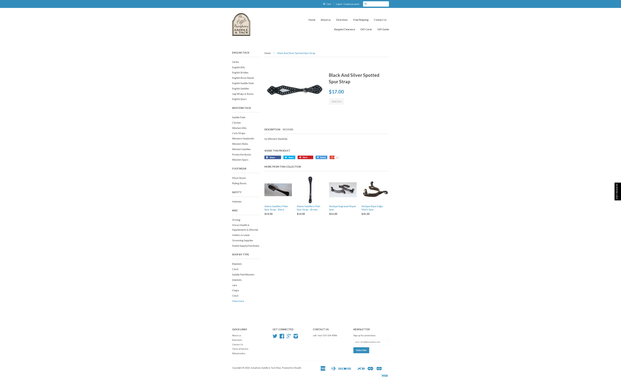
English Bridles (240, 72)
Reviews (288, 129)
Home (311, 19)
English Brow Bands (243, 77)
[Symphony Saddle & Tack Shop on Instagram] (295, 337)
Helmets (237, 201)
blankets (237, 279)
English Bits (238, 67)
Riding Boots (239, 183)
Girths (235, 61)
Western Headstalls (243, 138)
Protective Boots (241, 154)
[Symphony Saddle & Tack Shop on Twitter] (274, 337)
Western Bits (239, 127)
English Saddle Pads (243, 83)
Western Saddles (241, 149)
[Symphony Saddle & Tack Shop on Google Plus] (288, 337)
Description (272, 129)
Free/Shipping (361, 19)
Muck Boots (239, 177)
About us (326, 19)
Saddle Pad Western (243, 274)
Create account (351, 4)
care (234, 285)
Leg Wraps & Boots (243, 93)
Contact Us (380, 19)
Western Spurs (240, 159)
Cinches (236, 122)
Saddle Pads (238, 117)
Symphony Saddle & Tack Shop (266, 368)
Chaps (235, 290)
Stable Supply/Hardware (245, 245)
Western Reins (240, 143)
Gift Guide (383, 29)
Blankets (237, 263)
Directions (342, 19)
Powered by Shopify (291, 368)
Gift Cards (366, 29)
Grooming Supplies (242, 240)
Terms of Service (240, 349)
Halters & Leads (241, 234)
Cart (328, 4)
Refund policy (238, 353)
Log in (339, 4)
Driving (236, 219)
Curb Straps (238, 133)
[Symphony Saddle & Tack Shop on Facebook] (281, 337)
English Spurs (239, 98)
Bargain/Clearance (344, 29)
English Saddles (240, 88)
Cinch (235, 269)
